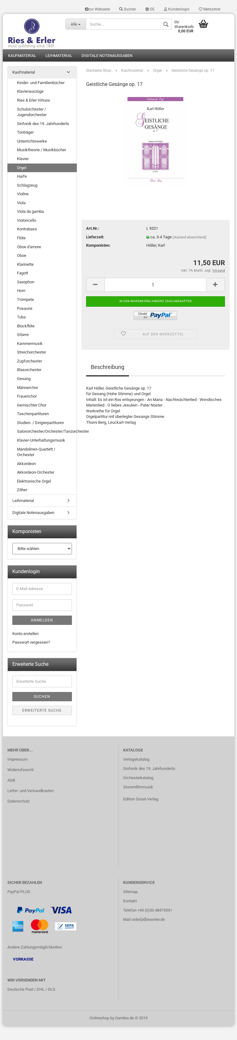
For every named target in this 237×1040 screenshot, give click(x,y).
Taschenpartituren (33, 413)
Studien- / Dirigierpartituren (40, 422)
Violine (23, 194)
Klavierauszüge (30, 91)
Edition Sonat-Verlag (140, 799)
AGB (11, 780)
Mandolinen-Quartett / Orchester (36, 452)
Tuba (21, 317)
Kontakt (130, 901)
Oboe (21, 255)
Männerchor (27, 387)
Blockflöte (26, 326)
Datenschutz (18, 801)
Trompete (25, 299)
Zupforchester (29, 361)
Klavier (23, 158)
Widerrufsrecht (20, 769)
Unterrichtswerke (32, 141)
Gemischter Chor (31, 405)
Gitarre (23, 334)
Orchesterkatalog (138, 777)
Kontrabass (27, 229)
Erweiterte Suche (42, 710)
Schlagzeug (27, 185)
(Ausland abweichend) (189, 237)
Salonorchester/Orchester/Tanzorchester (47, 431)
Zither (22, 490)
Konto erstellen (25, 633)
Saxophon (25, 282)
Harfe (22, 176)
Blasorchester (29, 369)
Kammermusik (30, 343)
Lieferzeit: (95, 237)
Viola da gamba (30, 211)
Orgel (21, 167)
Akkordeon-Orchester (35, 472)
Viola (21, 202)
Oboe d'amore (29, 247)
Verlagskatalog (136, 759)
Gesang (24, 378)
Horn (21, 290)
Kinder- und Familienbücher (40, 82)
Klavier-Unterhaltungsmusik (41, 440)
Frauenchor (27, 396)
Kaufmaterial (22, 55)
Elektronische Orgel (34, 481)
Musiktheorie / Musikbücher (41, 150)
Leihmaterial (58, 55)
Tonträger (25, 132)
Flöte (21, 238)
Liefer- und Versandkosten (30, 790)
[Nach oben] (220, 1030)
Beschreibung (107, 367)
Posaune (24, 308)
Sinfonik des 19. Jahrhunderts (43, 123)
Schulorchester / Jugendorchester (32, 112)
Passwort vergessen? (31, 642)
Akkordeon (26, 463)
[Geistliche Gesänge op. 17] (155, 139)
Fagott (22, 273)
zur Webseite (99, 9)
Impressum (17, 759)
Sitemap (130, 891)
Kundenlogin (178, 9)
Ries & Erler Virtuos (33, 100)
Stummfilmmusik (138, 787)
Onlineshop (99, 1018)
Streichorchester (31, 352)
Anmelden (42, 620)
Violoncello (26, 220)
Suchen (129, 9)
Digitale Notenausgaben (106, 55)
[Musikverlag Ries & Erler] (31, 31)
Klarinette (25, 264)
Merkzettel (211, 9)
